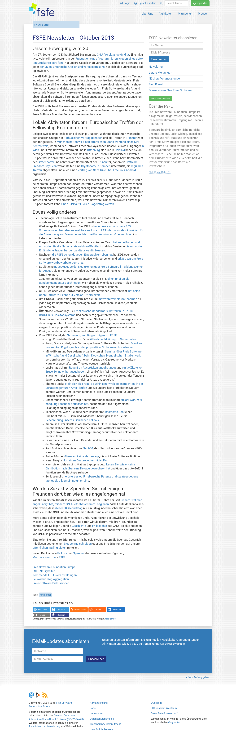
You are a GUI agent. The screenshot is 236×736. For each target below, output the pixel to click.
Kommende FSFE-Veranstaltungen (55, 575)
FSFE (62, 557)
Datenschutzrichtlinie (102, 718)
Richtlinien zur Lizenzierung (44, 726)
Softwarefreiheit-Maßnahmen (118, 299)
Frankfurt (132, 137)
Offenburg (93, 150)
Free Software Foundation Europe (54, 567)
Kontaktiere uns (99, 702)
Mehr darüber (110, 619)
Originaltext (174, 722)
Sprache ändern (146, 3)
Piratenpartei (45, 162)
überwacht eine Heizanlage (81, 456)
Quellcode (156, 702)
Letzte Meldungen (160, 72)
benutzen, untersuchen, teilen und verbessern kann (72, 66)
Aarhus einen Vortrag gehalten (83, 137)
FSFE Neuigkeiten (44, 571)
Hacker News (80, 610)
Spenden (201, 3)
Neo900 (88, 448)
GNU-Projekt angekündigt (113, 54)
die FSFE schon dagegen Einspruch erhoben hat (82, 254)
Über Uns (147, 13)
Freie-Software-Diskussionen (51, 583)
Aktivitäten (165, 13)
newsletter (45, 594)
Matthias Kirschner (45, 557)
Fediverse (42, 610)
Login (126, 3)
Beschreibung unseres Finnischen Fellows (72, 420)
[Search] (161, 3)
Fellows (62, 553)
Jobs (93, 708)
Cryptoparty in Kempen (95, 166)
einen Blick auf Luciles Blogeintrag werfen (87, 204)
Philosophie (99, 525)
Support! (61, 615)
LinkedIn (117, 610)
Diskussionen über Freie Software (170, 90)
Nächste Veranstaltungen (165, 78)
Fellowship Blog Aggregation (51, 579)
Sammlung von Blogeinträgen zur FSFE (92, 335)
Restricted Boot (115, 412)
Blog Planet (156, 84)
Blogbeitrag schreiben (78, 543)
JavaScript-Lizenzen (101, 729)
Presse (202, 13)
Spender (78, 553)
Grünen (102, 162)
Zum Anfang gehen (199, 677)
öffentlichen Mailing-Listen (49, 547)
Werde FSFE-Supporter (160, 99)
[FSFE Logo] (41, 10)
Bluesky (61, 610)
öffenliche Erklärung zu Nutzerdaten (113, 339)
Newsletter (42, 24)
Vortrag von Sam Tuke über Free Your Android (107, 170)
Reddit (98, 610)
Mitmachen (185, 13)
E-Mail (42, 615)
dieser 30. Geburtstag (69, 508)
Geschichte (79, 525)
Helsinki (120, 150)
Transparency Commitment (105, 724)
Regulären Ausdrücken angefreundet (92, 367)
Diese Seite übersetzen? (164, 713)
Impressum (96, 713)
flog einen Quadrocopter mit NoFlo (85, 460)
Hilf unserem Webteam (164, 708)
